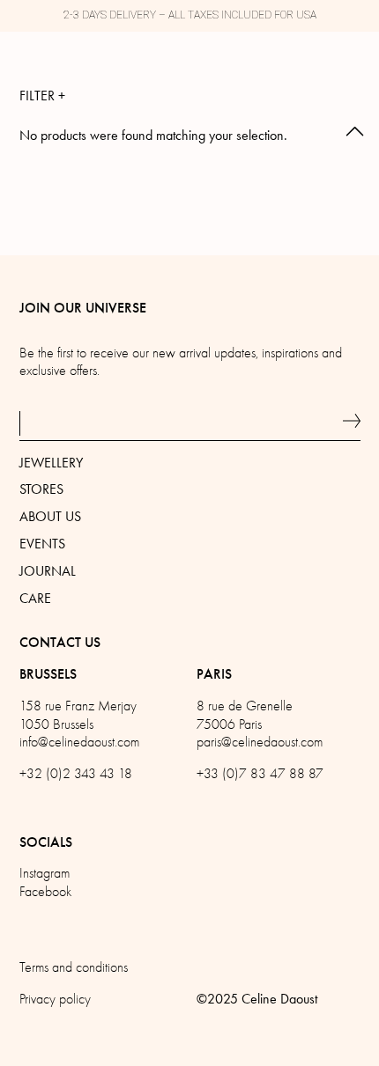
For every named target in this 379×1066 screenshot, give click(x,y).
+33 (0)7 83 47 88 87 (260, 774)
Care (35, 598)
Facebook (45, 892)
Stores (41, 489)
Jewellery (51, 462)
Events (42, 543)
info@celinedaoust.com (79, 742)
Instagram (44, 873)
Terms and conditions (73, 967)
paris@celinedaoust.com (260, 742)
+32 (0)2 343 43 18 (75, 774)
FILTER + (42, 95)
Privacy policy (55, 999)
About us (50, 516)
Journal (47, 570)
